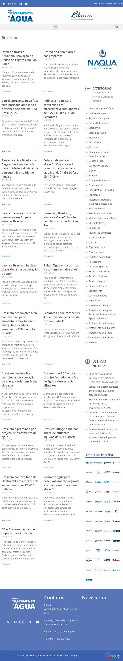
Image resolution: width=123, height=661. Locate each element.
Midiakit (109, 3)
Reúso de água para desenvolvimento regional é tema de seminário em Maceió (61, 483)
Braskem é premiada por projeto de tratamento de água (19, 433)
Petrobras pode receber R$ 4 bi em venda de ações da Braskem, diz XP (61, 317)
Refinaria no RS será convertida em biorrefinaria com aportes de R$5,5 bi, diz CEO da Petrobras (61, 109)
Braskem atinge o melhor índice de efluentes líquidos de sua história (60, 433)
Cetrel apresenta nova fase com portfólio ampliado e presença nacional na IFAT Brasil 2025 (20, 107)
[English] (110, 656)
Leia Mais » (7, 91)
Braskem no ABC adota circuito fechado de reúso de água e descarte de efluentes (60, 379)
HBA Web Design (68, 655)
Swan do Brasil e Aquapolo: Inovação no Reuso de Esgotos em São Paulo (19, 58)
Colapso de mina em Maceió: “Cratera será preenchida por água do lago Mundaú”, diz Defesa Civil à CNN (60, 168)
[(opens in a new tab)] (82, 15)
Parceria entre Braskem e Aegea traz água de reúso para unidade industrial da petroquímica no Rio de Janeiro (20, 168)
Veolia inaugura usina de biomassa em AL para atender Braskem (18, 217)
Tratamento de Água (29, 655)
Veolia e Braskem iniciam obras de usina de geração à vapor (20, 269)
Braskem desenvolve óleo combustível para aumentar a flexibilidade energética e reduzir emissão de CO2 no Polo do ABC (19, 323)
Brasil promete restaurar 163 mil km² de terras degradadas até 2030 (104, 403)
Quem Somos (99, 3)
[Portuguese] (114, 656)
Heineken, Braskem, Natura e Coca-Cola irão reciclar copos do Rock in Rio (60, 219)
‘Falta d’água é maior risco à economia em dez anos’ (61, 267)
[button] (43, 15)
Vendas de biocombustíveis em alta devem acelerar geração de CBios (103, 390)
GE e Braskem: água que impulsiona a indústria (18, 531)
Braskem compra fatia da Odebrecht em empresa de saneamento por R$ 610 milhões (20, 483)
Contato (118, 3)
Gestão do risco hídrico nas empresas (59, 54)
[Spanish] (118, 656)
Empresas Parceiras (100, 455)
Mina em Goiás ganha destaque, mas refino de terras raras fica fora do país (104, 377)
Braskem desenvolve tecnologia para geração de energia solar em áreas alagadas (19, 379)
